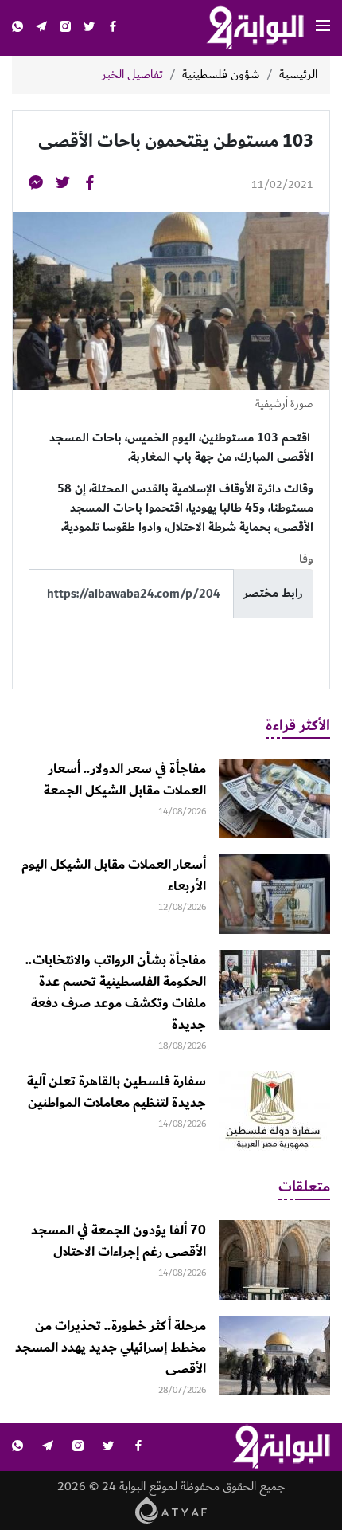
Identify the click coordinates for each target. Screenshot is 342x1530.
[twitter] (89, 28)
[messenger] (36, 185)
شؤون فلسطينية (221, 74)
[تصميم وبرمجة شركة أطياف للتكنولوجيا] (171, 1509)
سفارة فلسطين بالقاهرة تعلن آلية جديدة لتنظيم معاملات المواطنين (116, 1092)
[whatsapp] (17, 28)
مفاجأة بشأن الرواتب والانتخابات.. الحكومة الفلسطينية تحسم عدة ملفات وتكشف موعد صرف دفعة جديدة (115, 992)
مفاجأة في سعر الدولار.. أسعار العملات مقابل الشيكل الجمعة (125, 779)
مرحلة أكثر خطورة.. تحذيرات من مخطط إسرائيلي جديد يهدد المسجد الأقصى (110, 1347)
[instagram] (65, 28)
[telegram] (41, 28)
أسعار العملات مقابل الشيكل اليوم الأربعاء (113, 875)
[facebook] (113, 28)
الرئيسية (298, 74)
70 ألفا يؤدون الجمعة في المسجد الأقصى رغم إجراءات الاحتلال (118, 1241)
